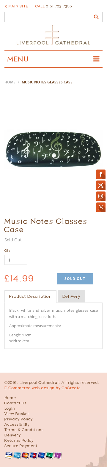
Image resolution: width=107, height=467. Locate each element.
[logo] (53, 35)
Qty (7, 250)
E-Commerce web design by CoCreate (42, 388)
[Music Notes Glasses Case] (53, 149)
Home (9, 82)
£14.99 (19, 278)
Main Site (18, 6)
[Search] (96, 17)
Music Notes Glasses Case (45, 225)
